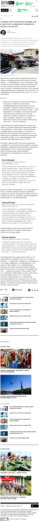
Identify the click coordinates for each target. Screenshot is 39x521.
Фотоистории (5, 346)
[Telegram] (35, 16)
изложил (32, 92)
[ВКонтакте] (32, 16)
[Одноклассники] (37, 16)
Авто (1, 18)
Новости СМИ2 (4, 342)
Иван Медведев (11, 32)
